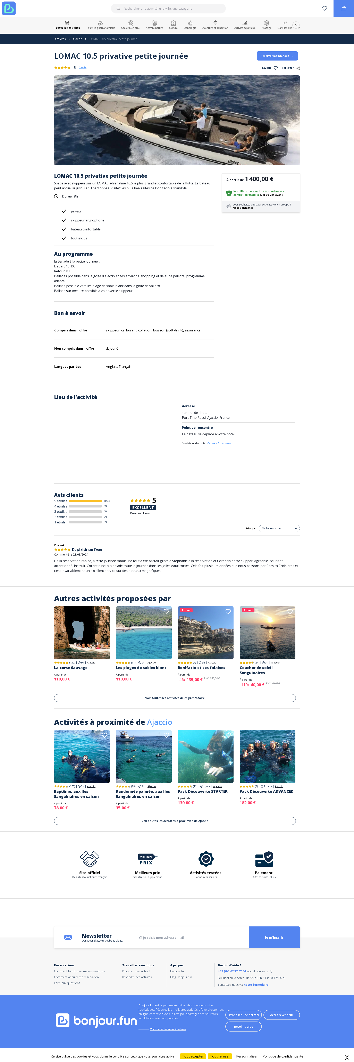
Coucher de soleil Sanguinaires (256, 670)
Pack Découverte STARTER (203, 791)
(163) (72, 786)
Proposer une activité (136, 971)
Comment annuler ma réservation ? (77, 977)
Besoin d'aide (243, 1026)
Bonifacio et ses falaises (201, 667)
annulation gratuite (246, 194)
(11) (133, 662)
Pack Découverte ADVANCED (267, 791)
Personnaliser (247, 1056)
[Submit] (119, 8)
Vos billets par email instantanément (257, 191)
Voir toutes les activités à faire (168, 1029)
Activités (60, 39)
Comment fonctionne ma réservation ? (79, 971)
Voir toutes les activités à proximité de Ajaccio (175, 821)
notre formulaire (256, 985)
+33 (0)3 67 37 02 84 (232, 971)
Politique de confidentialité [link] (283, 1056)
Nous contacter (243, 208)
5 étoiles (60, 501)
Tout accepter (193, 1056)
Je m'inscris (274, 937)
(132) (72, 662)
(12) (195, 786)
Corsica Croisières (219, 443)
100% (107, 501)
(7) (194, 662)
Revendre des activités (137, 977)
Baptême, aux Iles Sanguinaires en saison (76, 794)
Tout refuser (220, 1056)
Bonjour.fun (177, 971)
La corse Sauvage (70, 667)
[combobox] (168, 8)
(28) (133, 786)
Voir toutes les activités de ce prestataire (175, 698)
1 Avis (82, 67)
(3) (256, 786)
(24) (257, 662)
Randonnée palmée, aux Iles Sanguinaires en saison (143, 794)
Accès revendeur (281, 1015)
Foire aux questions (67, 983)
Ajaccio (77, 39)
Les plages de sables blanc (141, 667)
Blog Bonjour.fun (181, 977)
